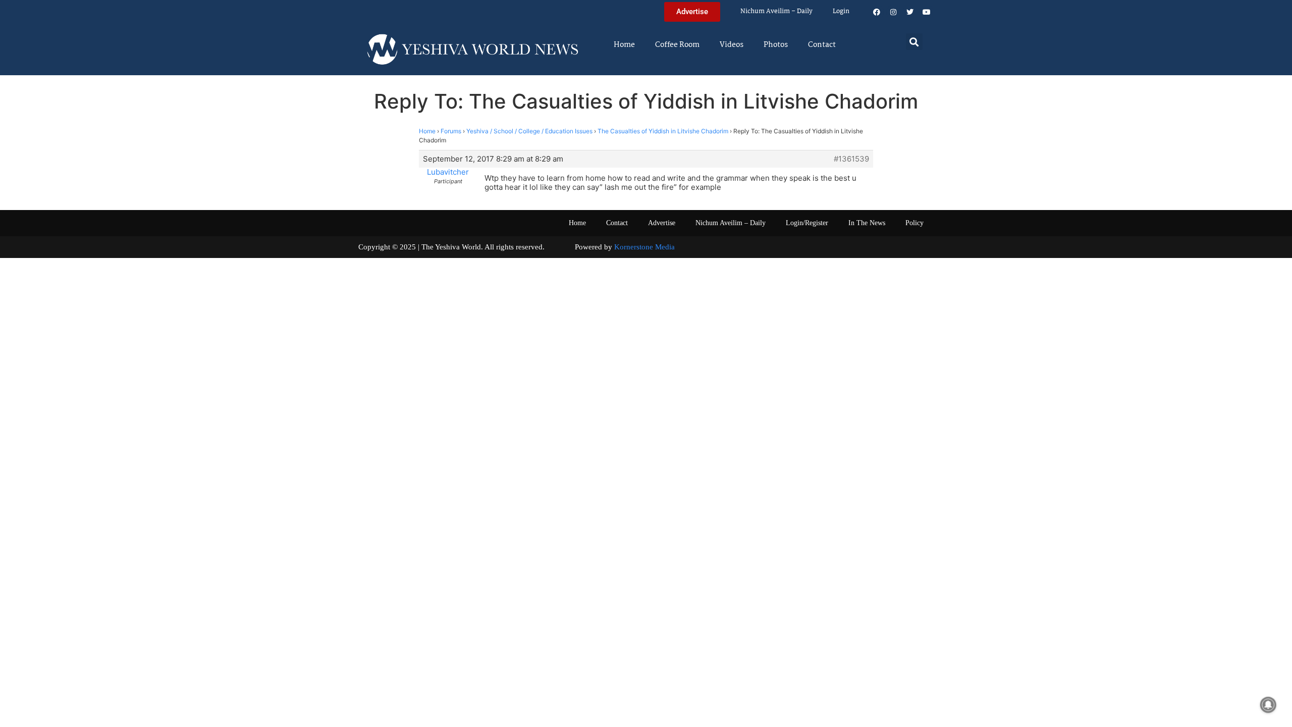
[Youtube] (927, 12)
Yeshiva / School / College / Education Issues (529, 131)
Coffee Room (677, 45)
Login (841, 11)
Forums (451, 131)
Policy (914, 223)
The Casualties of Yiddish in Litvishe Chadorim (663, 131)
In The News (866, 223)
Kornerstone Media (644, 247)
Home (624, 45)
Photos (776, 45)
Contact (822, 45)
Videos (731, 45)
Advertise (661, 223)
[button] (914, 41)
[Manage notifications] (1268, 705)
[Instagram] (893, 12)
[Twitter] (910, 12)
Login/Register (807, 223)
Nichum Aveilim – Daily (776, 11)
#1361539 (851, 159)
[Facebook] (877, 12)
